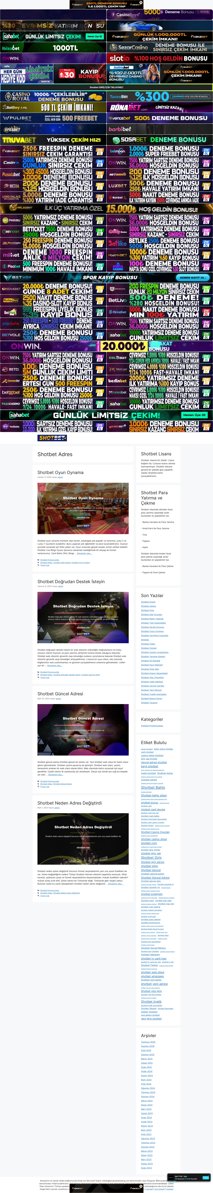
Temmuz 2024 (148, 1092)
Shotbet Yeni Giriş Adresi (151, 995)
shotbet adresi (149, 779)
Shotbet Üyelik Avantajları (154, 694)
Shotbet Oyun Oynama (60, 472)
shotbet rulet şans (162, 932)
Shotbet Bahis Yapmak (152, 619)
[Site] (53, 151)
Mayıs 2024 (147, 1101)
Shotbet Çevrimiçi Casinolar (154, 635)
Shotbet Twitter (149, 965)
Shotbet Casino (147, 825)
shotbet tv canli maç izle (151, 962)
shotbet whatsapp (152, 976)
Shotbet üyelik (151, 1001)
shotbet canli (146, 806)
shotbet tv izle (168, 962)
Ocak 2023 (146, 1168)
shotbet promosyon (150, 922)
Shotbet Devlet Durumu (152, 627)
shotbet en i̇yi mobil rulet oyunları (151, 847)
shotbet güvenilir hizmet (148, 884)
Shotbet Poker (148, 644)
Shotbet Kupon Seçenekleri (154, 673)
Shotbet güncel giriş (151, 881)
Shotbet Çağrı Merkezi (152, 681)
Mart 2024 (146, 1109)
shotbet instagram (152, 894)
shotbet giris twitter (150, 850)
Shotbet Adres (46, 563)
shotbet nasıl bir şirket (90, 675)
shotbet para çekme (150, 919)
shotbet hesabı (165, 887)
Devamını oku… (84, 553)
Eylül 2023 (146, 1134)
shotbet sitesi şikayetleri (149, 938)
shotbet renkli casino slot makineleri (152, 926)
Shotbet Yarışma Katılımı (153, 656)
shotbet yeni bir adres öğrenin (150, 988)
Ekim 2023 (146, 1130)
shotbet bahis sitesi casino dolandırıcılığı (154, 799)
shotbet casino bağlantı (162, 826)
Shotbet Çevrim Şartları (152, 686)
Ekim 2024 (146, 1080)
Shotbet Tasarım (149, 702)
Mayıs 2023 (147, 1151)
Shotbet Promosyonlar (49, 560)
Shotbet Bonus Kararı (151, 698)
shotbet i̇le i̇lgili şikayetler (149, 898)
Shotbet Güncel (151, 870)
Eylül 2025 (146, 1050)
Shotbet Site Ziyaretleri (152, 677)
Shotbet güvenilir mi (165, 884)
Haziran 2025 (147, 1054)
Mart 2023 (146, 1159)
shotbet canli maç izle (150, 813)
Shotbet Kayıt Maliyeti (152, 665)
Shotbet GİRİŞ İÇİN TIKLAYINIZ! (106, 87)
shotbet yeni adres (151, 979)
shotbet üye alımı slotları (148, 998)
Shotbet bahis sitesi (154, 795)
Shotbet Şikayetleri (165, 1008)
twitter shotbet (149, 1011)
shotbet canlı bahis (150, 816)
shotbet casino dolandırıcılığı (150, 829)
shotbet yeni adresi (154, 984)
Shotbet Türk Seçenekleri (153, 623)
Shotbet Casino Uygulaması (155, 652)
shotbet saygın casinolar (148, 935)
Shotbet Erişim (148, 602)
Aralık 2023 (146, 1122)
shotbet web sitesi (152, 972)
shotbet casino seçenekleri (149, 836)
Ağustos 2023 (148, 1138)
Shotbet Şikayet (149, 1008)
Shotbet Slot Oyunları (151, 614)
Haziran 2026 (147, 1046)
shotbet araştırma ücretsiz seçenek (152, 783)
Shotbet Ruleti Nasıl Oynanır (152, 929)
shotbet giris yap (151, 853)
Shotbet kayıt (147, 900)
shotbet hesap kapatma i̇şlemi (150, 891)
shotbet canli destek (153, 809)
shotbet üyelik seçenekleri (151, 1005)
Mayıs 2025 (146, 1059)
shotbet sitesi (163, 935)
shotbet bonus (149, 802)
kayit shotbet (149, 766)
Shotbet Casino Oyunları (155, 832)
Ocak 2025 (146, 1067)
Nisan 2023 (146, 1155)
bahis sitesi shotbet (163, 749)
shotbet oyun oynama (80, 563)
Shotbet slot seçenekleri (151, 942)
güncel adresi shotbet (154, 762)
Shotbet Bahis (153, 787)
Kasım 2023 (147, 1126)
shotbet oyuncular (148, 916)
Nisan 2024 (146, 1105)
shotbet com (149, 843)
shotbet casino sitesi (154, 839)
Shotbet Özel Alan (150, 669)
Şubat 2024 (147, 1113)
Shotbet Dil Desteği (150, 661)
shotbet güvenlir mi (150, 887)
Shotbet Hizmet (149, 648)
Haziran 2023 (147, 1147)
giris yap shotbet (149, 759)
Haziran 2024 (147, 1096)
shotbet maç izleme (150, 907)
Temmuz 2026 (148, 1042)
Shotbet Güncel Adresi (60, 693)
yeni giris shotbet (151, 1018)
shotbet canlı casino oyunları (152, 822)
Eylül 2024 (146, 1084)
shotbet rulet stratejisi (148, 932)
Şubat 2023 (147, 1164)
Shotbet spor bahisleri (150, 951)
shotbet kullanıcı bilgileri (149, 904)
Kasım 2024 (147, 1075)
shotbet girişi (149, 866)
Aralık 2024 (146, 1071)
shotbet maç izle (166, 904)
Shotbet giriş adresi (152, 862)
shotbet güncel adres (152, 873)
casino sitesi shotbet (152, 755)
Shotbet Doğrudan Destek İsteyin (71, 581)
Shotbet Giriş (147, 610)
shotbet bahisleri (146, 792)
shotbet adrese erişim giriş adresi (151, 777)
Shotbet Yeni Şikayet (151, 690)
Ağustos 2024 (148, 1088)
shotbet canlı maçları (62, 563)
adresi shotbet (147, 749)
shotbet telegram (150, 954)
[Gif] (106, 208)
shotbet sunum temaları (167, 951)
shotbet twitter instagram (149, 969)
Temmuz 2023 (148, 1143)
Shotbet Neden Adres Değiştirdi (69, 803)
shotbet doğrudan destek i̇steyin (66, 675)
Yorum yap (44, 565)
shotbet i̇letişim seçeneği (166, 898)
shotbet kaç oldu (163, 900)
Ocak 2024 (146, 1117)
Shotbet (145, 640)
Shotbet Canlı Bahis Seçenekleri (154, 819)
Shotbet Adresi (148, 606)
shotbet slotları (162, 938)
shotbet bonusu (164, 803)
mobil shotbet (148, 773)
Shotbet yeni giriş (151, 991)
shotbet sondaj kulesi (147, 945)
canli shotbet (147, 752)
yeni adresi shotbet (150, 1015)
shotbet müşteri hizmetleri (151, 910)
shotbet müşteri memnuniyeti (150, 913)
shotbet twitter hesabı (166, 965)
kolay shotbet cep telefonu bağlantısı (152, 770)
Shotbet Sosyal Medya (153, 948)
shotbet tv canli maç (154, 958)
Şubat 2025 (147, 1063)
